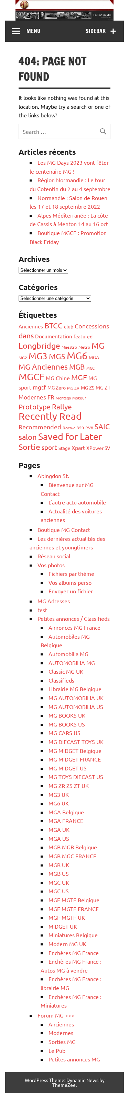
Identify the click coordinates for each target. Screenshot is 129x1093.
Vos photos (51, 564)
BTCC (53, 325)
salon (28, 436)
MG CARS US (64, 732)
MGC (90, 368)
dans (26, 335)
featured (83, 336)
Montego (63, 397)
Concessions (92, 325)
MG (98, 345)
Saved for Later (70, 436)
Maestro (69, 347)
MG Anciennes (43, 366)
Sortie (29, 447)
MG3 (38, 356)
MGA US (59, 838)
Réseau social (53, 556)
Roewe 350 (73, 427)
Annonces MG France (74, 627)
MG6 (77, 355)
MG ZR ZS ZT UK (69, 785)
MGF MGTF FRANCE (74, 908)
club (68, 326)
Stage (64, 448)
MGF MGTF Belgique (74, 899)
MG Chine (58, 377)
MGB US (59, 873)
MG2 (23, 357)
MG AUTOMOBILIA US (76, 706)
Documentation (53, 336)
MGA (94, 357)
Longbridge (39, 345)
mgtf (39, 387)
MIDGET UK (63, 926)
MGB (77, 366)
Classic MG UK (66, 671)
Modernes (61, 1032)
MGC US (59, 890)
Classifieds (61, 680)
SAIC (102, 426)
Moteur (79, 397)
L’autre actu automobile (77, 502)
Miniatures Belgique (73, 934)
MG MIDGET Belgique (75, 750)
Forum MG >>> (55, 1015)
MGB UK (59, 864)
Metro (84, 347)
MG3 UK (59, 794)
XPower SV (98, 448)
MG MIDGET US (68, 768)
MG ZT (103, 387)
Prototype (35, 406)
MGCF (31, 376)
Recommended (40, 426)
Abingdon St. (53, 475)
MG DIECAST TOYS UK (76, 741)
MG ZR (73, 388)
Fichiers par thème (71, 573)
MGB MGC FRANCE (72, 855)
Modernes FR (36, 396)
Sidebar (96, 31)
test (42, 609)
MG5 (57, 356)
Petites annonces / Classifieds (73, 618)
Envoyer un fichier (71, 591)
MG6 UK (59, 803)
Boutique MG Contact (63, 529)
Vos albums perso (70, 582)
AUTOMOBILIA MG (72, 662)
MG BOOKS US (67, 724)
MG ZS (87, 387)
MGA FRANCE (66, 820)
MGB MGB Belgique (73, 847)
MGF (79, 377)
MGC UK (59, 882)
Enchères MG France (74, 952)
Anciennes (31, 326)
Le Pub (57, 1050)
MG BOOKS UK (67, 715)
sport (49, 447)
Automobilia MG (68, 653)
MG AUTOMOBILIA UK (76, 697)
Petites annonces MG (74, 1059)
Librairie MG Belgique (75, 688)
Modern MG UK (67, 943)
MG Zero (56, 387)
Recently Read (50, 416)
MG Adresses (53, 600)
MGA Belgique (66, 812)
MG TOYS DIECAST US (76, 776)
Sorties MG (62, 1041)
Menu (33, 31)
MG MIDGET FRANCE (75, 759)
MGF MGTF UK (67, 917)
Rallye (62, 406)
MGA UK (59, 829)
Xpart (78, 447)
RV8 (89, 427)
